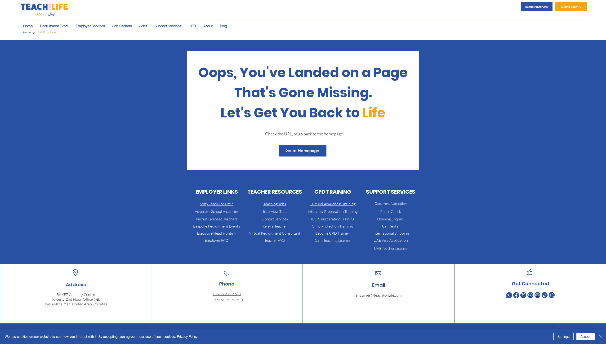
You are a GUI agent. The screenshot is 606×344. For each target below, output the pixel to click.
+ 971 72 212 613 (227, 293)
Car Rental (390, 226)
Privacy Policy (187, 336)
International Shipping (390, 233)
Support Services (275, 219)
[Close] (600, 336)
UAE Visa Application (391, 240)
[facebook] (516, 295)
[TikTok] (545, 295)
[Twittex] (523, 295)
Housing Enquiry (390, 219)
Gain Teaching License (332, 240)
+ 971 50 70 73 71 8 (227, 300)
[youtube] (530, 295)
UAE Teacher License (390, 248)
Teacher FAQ (274, 240)
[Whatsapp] (509, 295)
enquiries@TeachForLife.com (379, 295)
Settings (563, 336)
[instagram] (537, 295)
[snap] (552, 295)
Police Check (390, 211)
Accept (585, 336)
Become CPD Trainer (332, 233)
